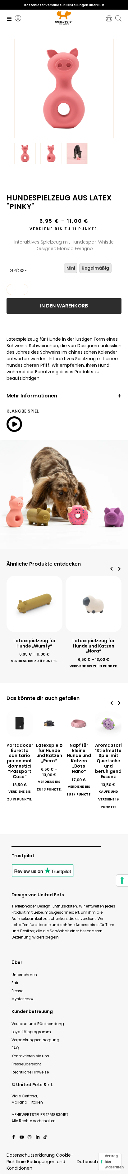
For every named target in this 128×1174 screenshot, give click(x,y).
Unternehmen (24, 974)
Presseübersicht (26, 1064)
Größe (18, 270)
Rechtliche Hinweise (30, 1072)
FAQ (15, 1048)
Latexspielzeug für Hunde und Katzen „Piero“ (53, 753)
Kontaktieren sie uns (30, 1056)
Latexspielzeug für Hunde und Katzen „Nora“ (93, 646)
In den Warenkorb (64, 305)
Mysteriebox (22, 998)
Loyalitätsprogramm (31, 1031)
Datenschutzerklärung (31, 1155)
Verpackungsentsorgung (35, 1039)
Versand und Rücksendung (37, 1023)
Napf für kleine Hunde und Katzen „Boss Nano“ (79, 758)
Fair (14, 982)
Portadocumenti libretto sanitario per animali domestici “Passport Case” (26, 761)
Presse (17, 990)
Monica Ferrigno (75, 248)
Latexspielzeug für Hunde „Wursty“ (34, 643)
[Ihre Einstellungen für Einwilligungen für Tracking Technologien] (122, 880)
